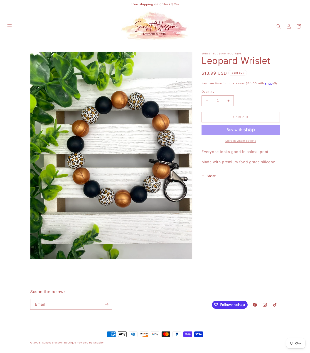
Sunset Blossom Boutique (59, 342)
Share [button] (211, 176)
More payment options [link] (240, 140)
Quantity (208, 91)
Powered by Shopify (90, 342)
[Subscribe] (107, 304)
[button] (10, 26)
